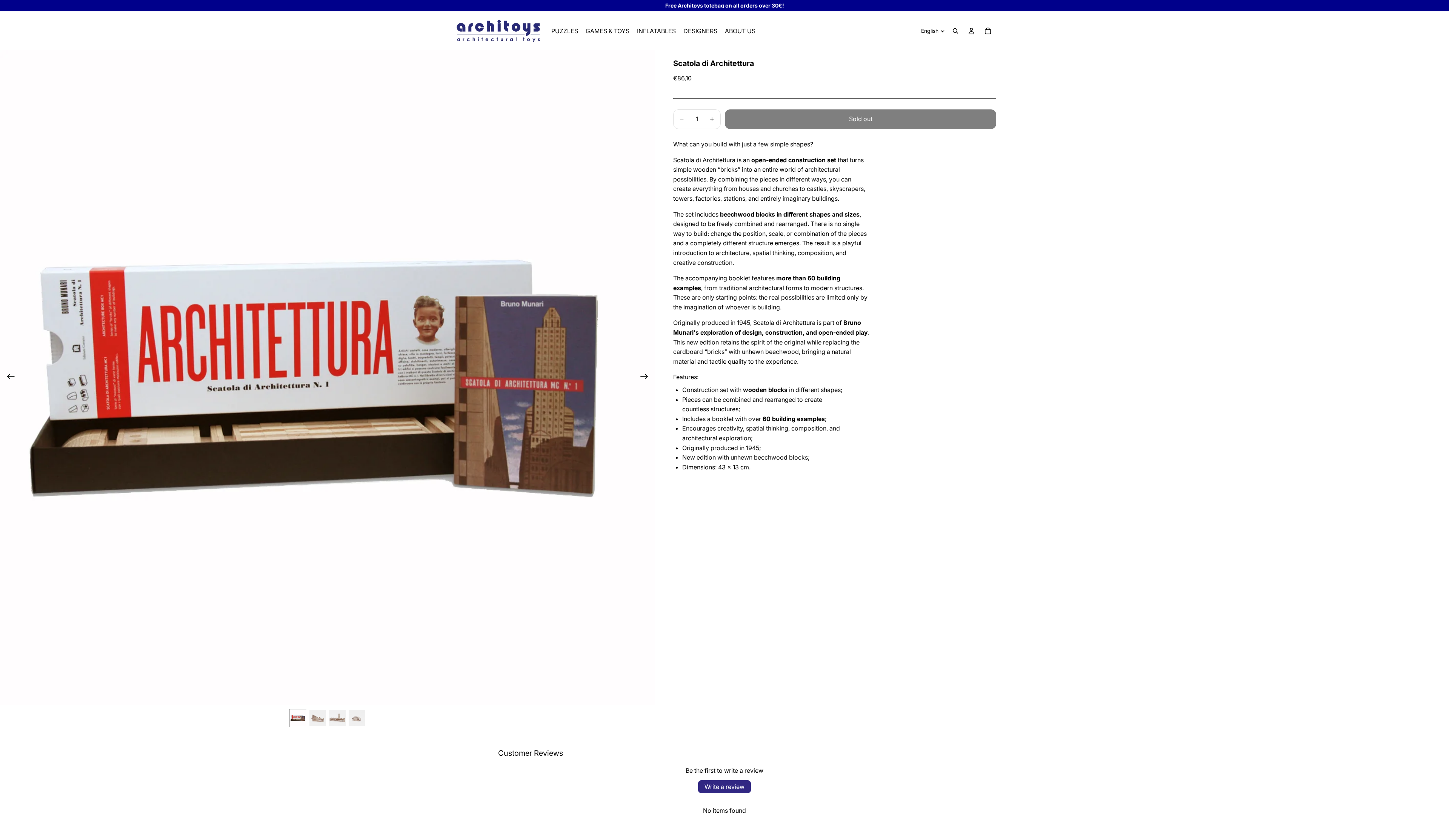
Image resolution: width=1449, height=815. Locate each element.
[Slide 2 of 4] (317, 718)
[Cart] (988, 31)
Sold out (860, 119)
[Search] (955, 31)
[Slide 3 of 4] (337, 718)
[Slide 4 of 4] (357, 718)
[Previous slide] (8, 377)
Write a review (724, 786)
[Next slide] (646, 377)
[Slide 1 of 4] (298, 718)
